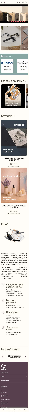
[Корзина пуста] (26, 2)
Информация (5, 380)
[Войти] (23, 2)
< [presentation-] (2, 356)
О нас (2, 376)
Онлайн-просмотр (15, 166)
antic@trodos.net (5, 399)
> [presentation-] (25, 356)
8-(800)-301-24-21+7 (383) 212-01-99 (4, 394)
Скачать (14, 164)
